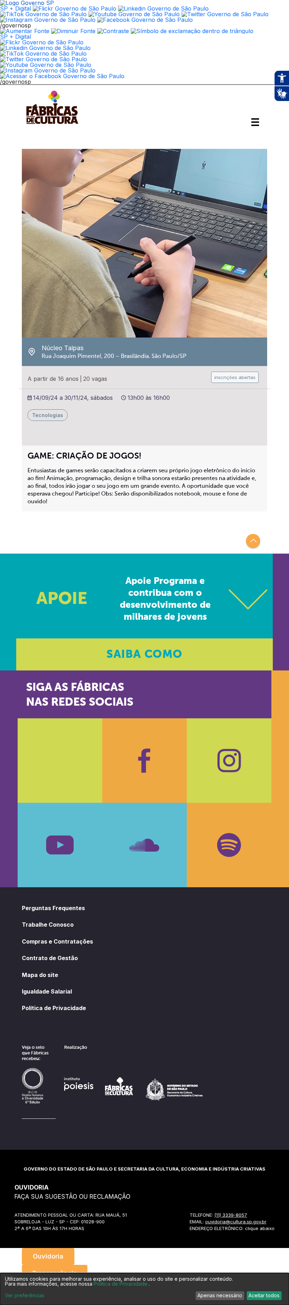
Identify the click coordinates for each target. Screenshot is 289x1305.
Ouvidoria (48, 1256)
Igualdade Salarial (47, 991)
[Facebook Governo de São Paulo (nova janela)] (145, 19)
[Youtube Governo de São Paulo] (45, 64)
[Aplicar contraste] (113, 30)
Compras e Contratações (57, 941)
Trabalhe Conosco (48, 924)
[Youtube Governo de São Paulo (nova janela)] (134, 14)
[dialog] (144, 1289)
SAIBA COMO (144, 654)
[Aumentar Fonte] (24, 30)
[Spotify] (229, 845)
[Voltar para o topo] (253, 541)
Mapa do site (40, 974)
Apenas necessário (219, 1295)
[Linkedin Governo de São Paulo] (45, 47)
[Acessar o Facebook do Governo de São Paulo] (62, 76)
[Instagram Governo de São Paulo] (48, 19)
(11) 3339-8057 (230, 1215)
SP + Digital (15, 8)
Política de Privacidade (54, 1007)
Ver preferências (24, 1295)
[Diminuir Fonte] (73, 30)
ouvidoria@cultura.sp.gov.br (235, 1221)
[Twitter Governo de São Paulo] (43, 59)
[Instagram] (229, 760)
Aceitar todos (263, 1295)
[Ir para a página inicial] (52, 123)
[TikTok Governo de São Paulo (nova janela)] (43, 14)
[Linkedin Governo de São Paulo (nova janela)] (163, 8)
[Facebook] (144, 760)
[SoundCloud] (144, 845)
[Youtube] (60, 845)
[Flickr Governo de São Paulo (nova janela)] (74, 8)
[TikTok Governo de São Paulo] (43, 53)
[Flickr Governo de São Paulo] (42, 42)
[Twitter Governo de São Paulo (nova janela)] (225, 14)
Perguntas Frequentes (53, 908)
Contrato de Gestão (50, 958)
